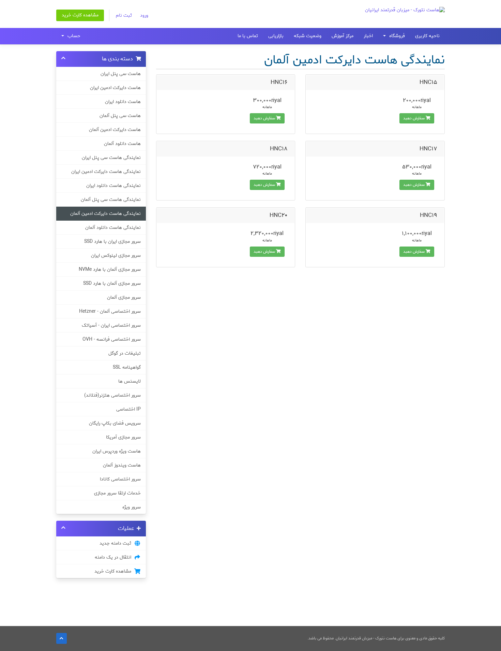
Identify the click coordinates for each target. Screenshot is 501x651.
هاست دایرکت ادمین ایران (115, 87)
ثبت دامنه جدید (117, 543)
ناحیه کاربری (427, 36)
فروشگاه (395, 36)
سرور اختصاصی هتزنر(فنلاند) (112, 395)
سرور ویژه (131, 507)
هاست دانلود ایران (123, 101)
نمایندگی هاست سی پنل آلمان (111, 199)
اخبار (368, 36)
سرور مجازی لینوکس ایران (116, 255)
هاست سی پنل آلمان (120, 115)
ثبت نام (124, 15)
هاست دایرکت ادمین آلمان (115, 129)
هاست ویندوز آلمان (122, 465)
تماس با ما (248, 36)
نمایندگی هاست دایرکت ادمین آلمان (105, 213)
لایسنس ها (129, 381)
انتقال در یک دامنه (114, 557)
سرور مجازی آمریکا (123, 437)
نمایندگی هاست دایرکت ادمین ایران (106, 171)
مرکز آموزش (342, 36)
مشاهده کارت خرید (80, 15)
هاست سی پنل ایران (121, 73)
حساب (72, 36)
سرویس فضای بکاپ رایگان (115, 423)
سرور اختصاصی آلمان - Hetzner (110, 311)
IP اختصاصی (128, 409)
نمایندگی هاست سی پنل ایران (111, 157)
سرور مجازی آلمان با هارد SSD (112, 283)
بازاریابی (276, 36)
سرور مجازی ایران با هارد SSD (112, 241)
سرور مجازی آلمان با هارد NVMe (110, 269)
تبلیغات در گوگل (124, 353)
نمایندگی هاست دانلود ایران (113, 185)
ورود (144, 15)
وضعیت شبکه (307, 36)
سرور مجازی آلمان (124, 297)
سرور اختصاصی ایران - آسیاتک (111, 325)
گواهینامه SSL (127, 367)
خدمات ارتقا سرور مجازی (117, 493)
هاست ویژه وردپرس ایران (116, 451)
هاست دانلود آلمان (122, 143)
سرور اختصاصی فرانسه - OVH (111, 339)
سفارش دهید (414, 118)
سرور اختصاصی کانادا (120, 479)
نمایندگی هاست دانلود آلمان (113, 227)
